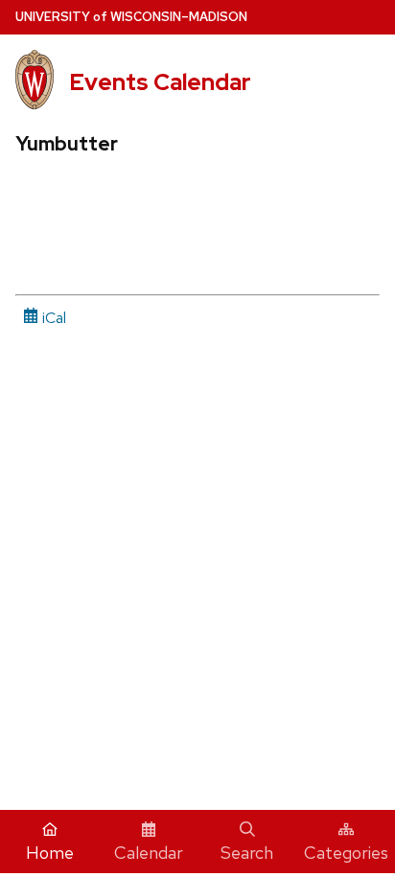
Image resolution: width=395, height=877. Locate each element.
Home (50, 853)
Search (247, 853)
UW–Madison (131, 17)
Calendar (148, 853)
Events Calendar (160, 82)
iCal (52, 318)
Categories (346, 853)
